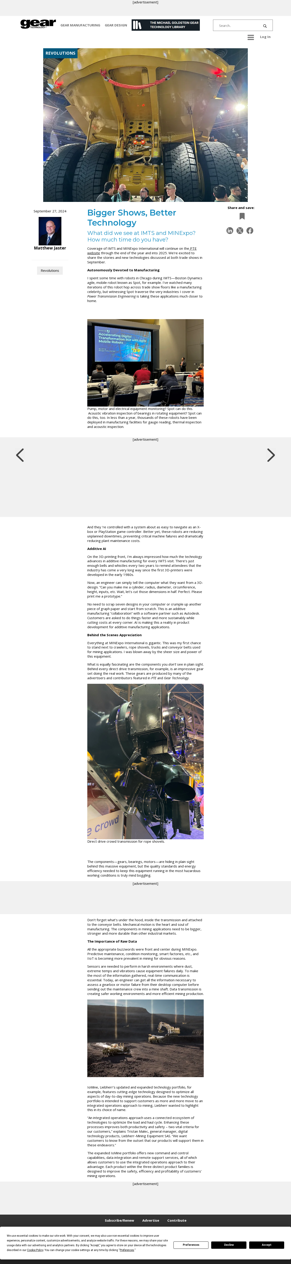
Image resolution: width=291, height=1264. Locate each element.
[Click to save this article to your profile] (241, 216)
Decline (229, 1244)
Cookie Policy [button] (35, 1250)
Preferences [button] (127, 1250)
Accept (266, 1244)
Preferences (191, 1244)
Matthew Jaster (50, 248)
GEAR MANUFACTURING (80, 25)
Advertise (150, 1220)
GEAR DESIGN (116, 25)
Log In (265, 36)
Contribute (176, 1220)
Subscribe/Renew (119, 1220)
